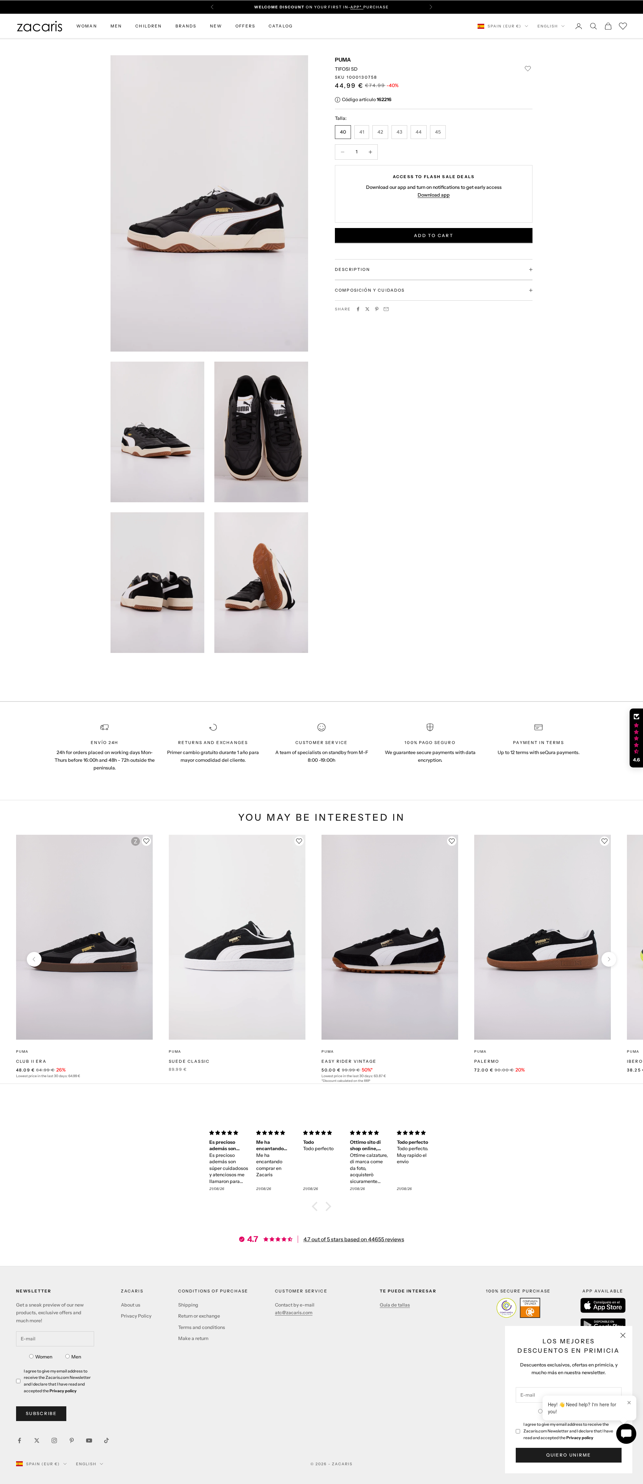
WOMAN (86, 25)
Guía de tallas (395, 1305)
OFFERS (245, 25)
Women (43, 1357)
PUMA (343, 59)
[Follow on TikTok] (106, 1440)
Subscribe (41, 1413)
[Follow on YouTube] (89, 1440)
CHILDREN (148, 25)
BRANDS (186, 25)
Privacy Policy (136, 1316)
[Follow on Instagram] (54, 1440)
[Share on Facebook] (358, 309)
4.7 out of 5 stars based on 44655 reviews (353, 1239)
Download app (434, 195)
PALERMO (486, 1061)
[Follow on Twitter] (36, 1440)
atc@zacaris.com (293, 1313)
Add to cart (433, 235)
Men (76, 1357)
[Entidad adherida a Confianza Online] (518, 1308)
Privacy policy (579, 1437)
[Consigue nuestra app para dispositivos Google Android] (603, 1325)
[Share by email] (386, 309)
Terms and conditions (201, 1327)
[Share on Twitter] (367, 309)
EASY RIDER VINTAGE (349, 1061)
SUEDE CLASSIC (189, 1061)
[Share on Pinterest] (376, 309)
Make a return (193, 1338)
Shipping (188, 1305)
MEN (116, 25)
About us (130, 1305)
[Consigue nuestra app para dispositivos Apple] (603, 1305)
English (548, 26)
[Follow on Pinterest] (71, 1440)
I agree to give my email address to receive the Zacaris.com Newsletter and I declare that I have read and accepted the (568, 1431)
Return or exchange (199, 1316)
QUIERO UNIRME (568, 1455)
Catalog (281, 25)
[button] (316, 1206)
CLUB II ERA (31, 1061)
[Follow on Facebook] (19, 1440)
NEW (216, 25)
